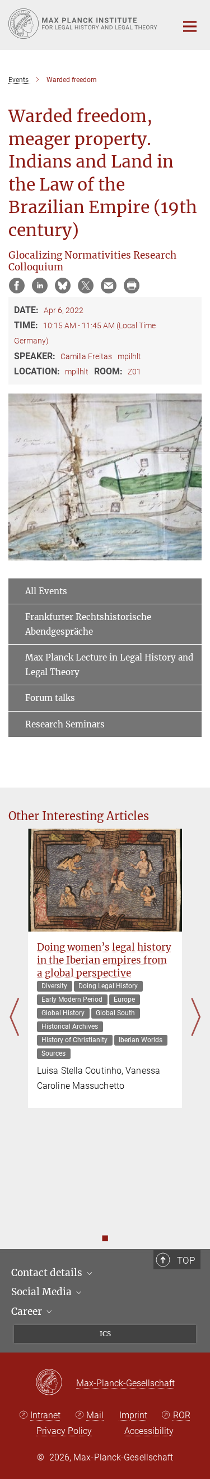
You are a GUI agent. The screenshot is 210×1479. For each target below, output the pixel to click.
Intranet (45, 1415)
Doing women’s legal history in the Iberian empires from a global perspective (104, 960)
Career (27, 1311)
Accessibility (149, 1431)
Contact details (48, 1272)
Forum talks (50, 698)
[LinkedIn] (39, 285)
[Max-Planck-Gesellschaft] (55, 1382)
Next (195, 1017)
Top (186, 1260)
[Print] (131, 285)
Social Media (42, 1291)
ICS (105, 1333)
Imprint (133, 1415)
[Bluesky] (62, 285)
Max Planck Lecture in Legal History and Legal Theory (109, 664)
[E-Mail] (108, 285)
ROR (181, 1415)
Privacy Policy (64, 1431)
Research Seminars (65, 724)
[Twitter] (85, 285)
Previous (14, 1017)
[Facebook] (16, 285)
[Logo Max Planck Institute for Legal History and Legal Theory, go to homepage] (84, 23)
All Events (46, 591)
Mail (95, 1415)
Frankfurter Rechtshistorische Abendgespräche (88, 624)
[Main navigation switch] (190, 26)
